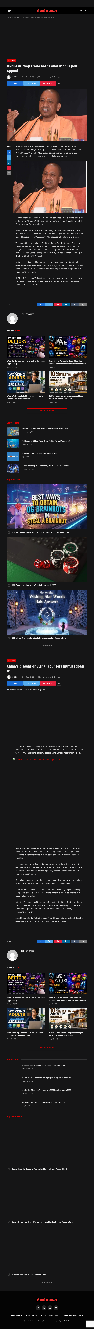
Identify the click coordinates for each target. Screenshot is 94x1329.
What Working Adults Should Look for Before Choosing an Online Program (25, 397)
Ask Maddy (66, 1321)
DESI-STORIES (19, 77)
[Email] (9, 173)
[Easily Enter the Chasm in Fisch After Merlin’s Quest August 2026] (47, 1143)
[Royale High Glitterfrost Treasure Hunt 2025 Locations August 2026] (13, 1093)
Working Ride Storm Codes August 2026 (29, 1274)
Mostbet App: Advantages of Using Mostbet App (39, 453)
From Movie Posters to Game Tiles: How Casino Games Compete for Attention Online (67, 362)
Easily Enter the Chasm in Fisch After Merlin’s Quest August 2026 (39, 1169)
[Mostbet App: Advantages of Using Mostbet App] (13, 456)
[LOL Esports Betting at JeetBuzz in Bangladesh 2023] (47, 559)
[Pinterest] (9, 168)
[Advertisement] (47, 38)
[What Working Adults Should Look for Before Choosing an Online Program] (26, 382)
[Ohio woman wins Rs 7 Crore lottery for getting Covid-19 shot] (13, 1105)
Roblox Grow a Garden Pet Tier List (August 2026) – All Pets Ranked (46, 1077)
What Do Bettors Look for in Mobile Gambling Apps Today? (26, 362)
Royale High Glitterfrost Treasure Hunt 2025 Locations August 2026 (46, 1090)
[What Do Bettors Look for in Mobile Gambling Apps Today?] (26, 347)
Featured (11, 60)
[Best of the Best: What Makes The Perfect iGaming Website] (13, 1068)
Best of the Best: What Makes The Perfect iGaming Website (43, 1065)
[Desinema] (47, 10)
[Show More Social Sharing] (59, 83)
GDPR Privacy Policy (50, 1315)
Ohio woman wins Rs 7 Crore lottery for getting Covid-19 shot (44, 1102)
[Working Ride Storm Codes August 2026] (47, 1248)
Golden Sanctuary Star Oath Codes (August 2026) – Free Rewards (45, 466)
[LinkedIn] (9, 162)
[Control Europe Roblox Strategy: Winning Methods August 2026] (13, 431)
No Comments (44, 77)
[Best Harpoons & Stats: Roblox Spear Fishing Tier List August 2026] (13, 443)
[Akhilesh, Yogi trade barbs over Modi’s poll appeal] (47, 115)
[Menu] (9, 10)
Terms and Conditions (73, 1315)
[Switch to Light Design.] (81, 11)
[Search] (85, 10)
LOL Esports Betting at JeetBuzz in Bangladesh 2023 (34, 585)
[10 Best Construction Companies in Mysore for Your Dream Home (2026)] (68, 382)
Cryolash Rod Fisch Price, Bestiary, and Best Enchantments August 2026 (42, 1222)
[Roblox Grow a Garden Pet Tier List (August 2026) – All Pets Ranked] (13, 1080)
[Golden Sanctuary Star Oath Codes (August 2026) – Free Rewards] (13, 468)
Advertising (16, 1315)
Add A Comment (47, 411)
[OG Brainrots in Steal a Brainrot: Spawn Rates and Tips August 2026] (47, 506)
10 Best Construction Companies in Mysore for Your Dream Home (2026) (66, 397)
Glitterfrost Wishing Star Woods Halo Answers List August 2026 (39, 638)
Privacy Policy (31, 1315)
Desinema (33, 1321)
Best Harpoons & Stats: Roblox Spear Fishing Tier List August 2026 (46, 441)
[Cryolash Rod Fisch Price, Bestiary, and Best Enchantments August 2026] (47, 1196)
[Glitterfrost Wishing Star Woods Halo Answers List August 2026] (47, 612)
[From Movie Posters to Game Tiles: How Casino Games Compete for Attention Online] (68, 347)
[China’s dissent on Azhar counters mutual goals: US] (47, 715)
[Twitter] (9, 157)
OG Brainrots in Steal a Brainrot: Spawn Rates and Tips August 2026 (40, 532)
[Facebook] (9, 152)
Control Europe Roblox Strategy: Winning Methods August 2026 (45, 428)
